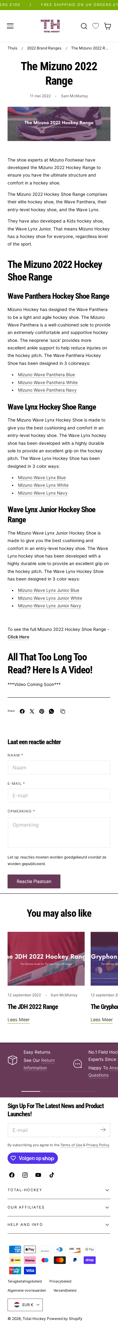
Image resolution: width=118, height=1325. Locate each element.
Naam (15, 755)
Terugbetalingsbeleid (25, 1281)
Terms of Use (71, 1145)
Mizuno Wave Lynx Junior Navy (49, 605)
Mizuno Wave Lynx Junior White (50, 598)
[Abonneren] (102, 1129)
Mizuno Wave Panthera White (48, 382)
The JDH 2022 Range (33, 1007)
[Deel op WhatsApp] (51, 711)
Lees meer (19, 1019)
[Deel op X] (32, 711)
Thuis (12, 48)
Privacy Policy (97, 1145)
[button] (10, 25)
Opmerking (21, 811)
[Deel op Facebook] (22, 711)
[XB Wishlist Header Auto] (95, 26)
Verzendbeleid (64, 1290)
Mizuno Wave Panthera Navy (47, 390)
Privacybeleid (60, 1281)
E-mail (16, 783)
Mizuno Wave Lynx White (43, 485)
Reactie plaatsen (34, 881)
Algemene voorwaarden (27, 1290)
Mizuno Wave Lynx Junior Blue (48, 590)
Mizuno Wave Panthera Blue (46, 374)
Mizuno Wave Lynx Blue (42, 477)
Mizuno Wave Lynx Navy (43, 492)
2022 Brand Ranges (44, 48)
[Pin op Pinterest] (42, 711)
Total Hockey (34, 1318)
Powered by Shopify (64, 1318)
